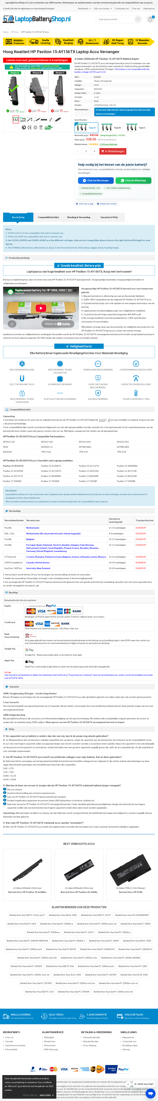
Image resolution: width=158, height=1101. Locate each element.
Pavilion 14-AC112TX (89, 466)
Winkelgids (49, 1037)
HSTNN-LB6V (123, 447)
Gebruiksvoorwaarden (15, 1045)
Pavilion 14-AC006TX (51, 466)
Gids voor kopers (102, 8)
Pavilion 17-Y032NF (88, 481)
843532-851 (123, 442)
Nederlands (83, 8)
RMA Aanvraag (51, 1049)
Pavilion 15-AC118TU (51, 471)
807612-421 (47, 442)
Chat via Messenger (98, 180)
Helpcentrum (149, 8)
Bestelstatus (49, 1041)
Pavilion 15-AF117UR (127, 471)
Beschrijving (18, 217)
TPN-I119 (83, 452)
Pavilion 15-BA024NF (89, 476)
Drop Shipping (89, 1045)
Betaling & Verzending (78, 217)
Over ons (136, 8)
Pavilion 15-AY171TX (13, 476)
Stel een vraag (86, 203)
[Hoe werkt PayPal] (117, 1069)
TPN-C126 (46, 452)
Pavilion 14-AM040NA (127, 466)
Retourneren (50, 1045)
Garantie (9, 1041)
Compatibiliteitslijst (48, 217)
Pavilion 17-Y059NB (126, 481)
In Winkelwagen (114, 151)
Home (5, 32)
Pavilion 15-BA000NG (51, 476)
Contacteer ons (122, 8)
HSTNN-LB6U (85, 447)
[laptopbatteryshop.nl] (36, 22)
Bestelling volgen (130, 1045)
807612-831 (85, 442)
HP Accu (15, 32)
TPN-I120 (121, 452)
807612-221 (9, 442)
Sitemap (126, 1049)
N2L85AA (7, 452)
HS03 (5, 447)
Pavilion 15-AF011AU (89, 471)
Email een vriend (108, 203)
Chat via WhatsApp (135, 180)
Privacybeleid (11, 1049)
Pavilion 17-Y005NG (12, 481)
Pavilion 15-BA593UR (127, 476)
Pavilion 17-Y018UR (50, 481)
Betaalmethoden (90, 1041)
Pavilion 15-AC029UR (13, 471)
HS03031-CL (47, 447)
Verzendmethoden (91, 1037)
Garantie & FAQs (109, 217)
